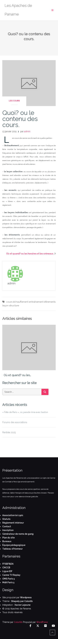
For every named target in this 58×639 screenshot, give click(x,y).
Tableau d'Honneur (12, 549)
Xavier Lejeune (22, 605)
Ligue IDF (7, 571)
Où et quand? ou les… (17, 375)
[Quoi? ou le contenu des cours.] (29, 83)
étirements (50, 301)
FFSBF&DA (7, 564)
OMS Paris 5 (8, 578)
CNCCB (6, 567)
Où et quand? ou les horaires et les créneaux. (30, 253)
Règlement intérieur (13, 522)
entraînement (36, 301)
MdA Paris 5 (8, 582)
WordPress (42, 622)
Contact (6, 526)
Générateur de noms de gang (18, 534)
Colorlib (18, 622)
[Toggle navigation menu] (52, 10)
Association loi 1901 (12, 515)
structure (14, 305)
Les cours (14, 101)
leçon (5, 305)
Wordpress (26, 597)
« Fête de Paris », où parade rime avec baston (25, 412)
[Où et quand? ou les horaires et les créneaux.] (29, 347)
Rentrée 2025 (9, 432)
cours (9, 301)
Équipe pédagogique (13, 545)
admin (27, 131)
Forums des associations (14, 422)
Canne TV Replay (11, 575)
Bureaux (6, 541)
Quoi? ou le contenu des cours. (20, 118)
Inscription (7, 530)
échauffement (20, 301)
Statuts (6, 519)
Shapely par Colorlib (22, 601)
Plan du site (8, 537)
